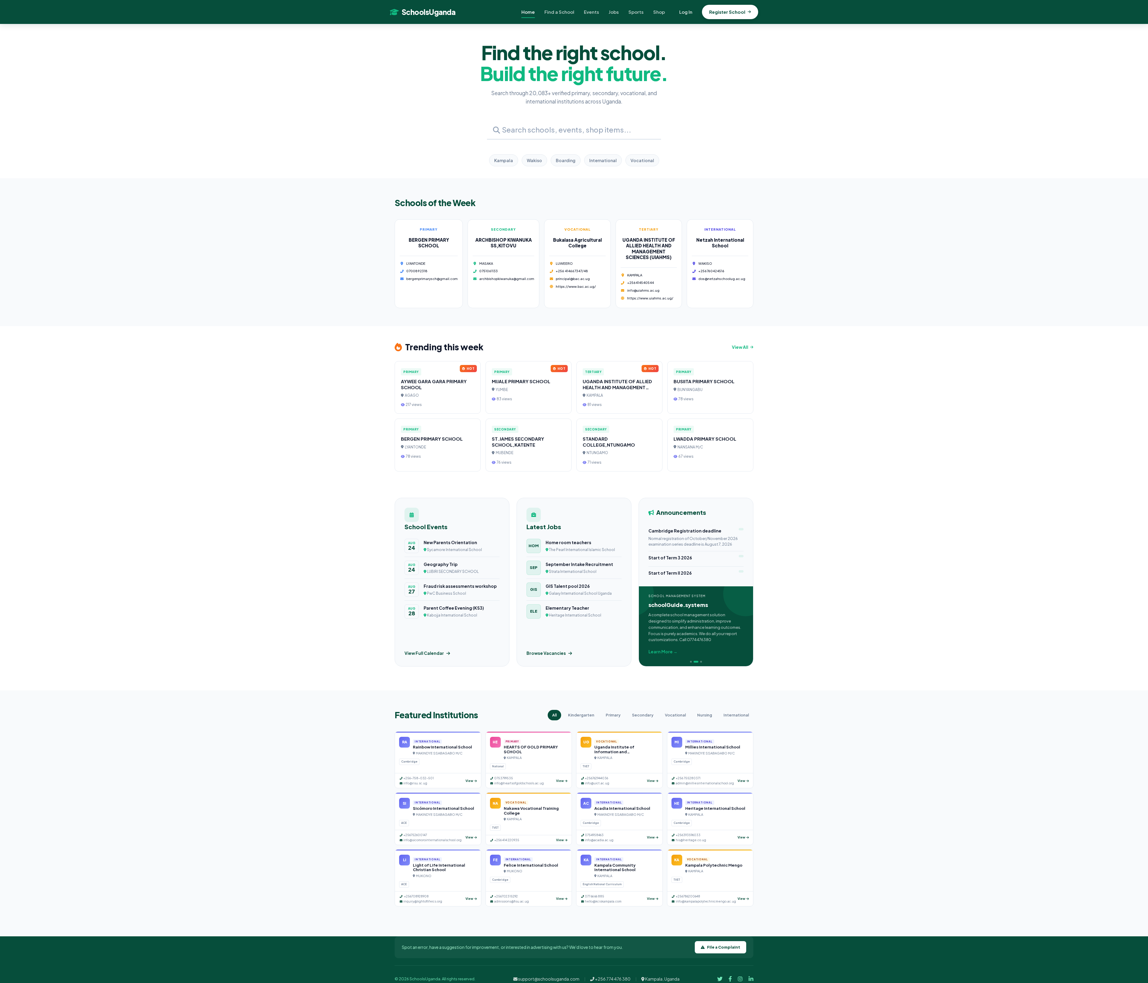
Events (591, 12)
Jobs (614, 12)
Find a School (559, 12)
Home (528, 12)
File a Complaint (723, 947)
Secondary (643, 715)
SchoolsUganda (428, 11)
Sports (636, 12)
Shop (659, 12)
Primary (613, 715)
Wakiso (534, 160)
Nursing (704, 715)
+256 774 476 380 (612, 979)
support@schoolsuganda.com (548, 979)
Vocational (642, 160)
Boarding (565, 160)
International (603, 160)
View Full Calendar (424, 653)
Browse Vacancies (546, 653)
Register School (727, 12)
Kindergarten (581, 715)
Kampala (503, 160)
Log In (685, 12)
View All (740, 347)
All (554, 715)
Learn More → (662, 651)
